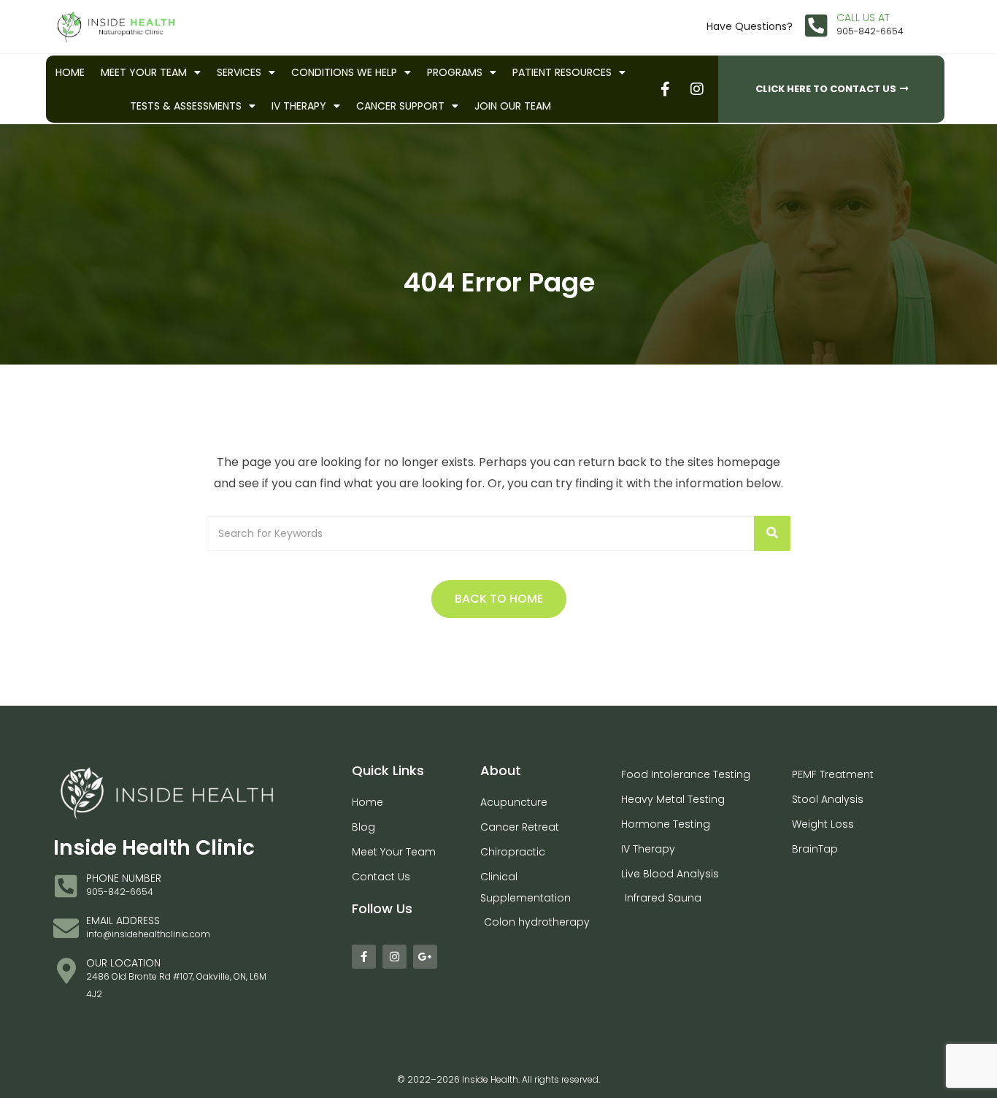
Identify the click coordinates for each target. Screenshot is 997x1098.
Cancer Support (400, 106)
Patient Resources (562, 72)
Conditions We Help (344, 72)
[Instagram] (394, 957)
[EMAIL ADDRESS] (66, 928)
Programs (454, 72)
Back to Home (499, 598)
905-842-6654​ (870, 31)
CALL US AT (863, 17)
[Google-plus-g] (425, 957)
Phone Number (123, 878)
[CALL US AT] (816, 25)
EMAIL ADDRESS (123, 920)
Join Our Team (512, 106)
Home (70, 72)
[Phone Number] (66, 886)
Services (239, 72)
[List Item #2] (696, 88)
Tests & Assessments (186, 106)
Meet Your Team (144, 72)
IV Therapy (299, 106)
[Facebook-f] (364, 957)
